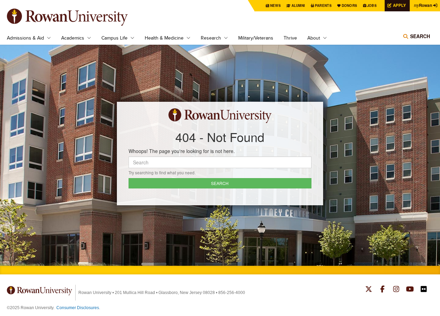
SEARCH (220, 183)
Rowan (423, 5)
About (313, 37)
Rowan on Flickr (423, 290)
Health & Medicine (164, 37)
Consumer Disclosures (77, 307)
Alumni (298, 5)
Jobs (372, 5)
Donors (350, 5)
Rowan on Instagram (396, 290)
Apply (399, 5)
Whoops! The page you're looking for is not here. (182, 151)
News (275, 5)
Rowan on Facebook (382, 290)
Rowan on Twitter (368, 290)
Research (211, 37)
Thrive (290, 37)
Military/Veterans (255, 37)
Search (420, 36)
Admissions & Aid (25, 37)
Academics (72, 37)
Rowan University (77, 17)
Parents (323, 5)
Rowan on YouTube (410, 290)
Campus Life (114, 37)
